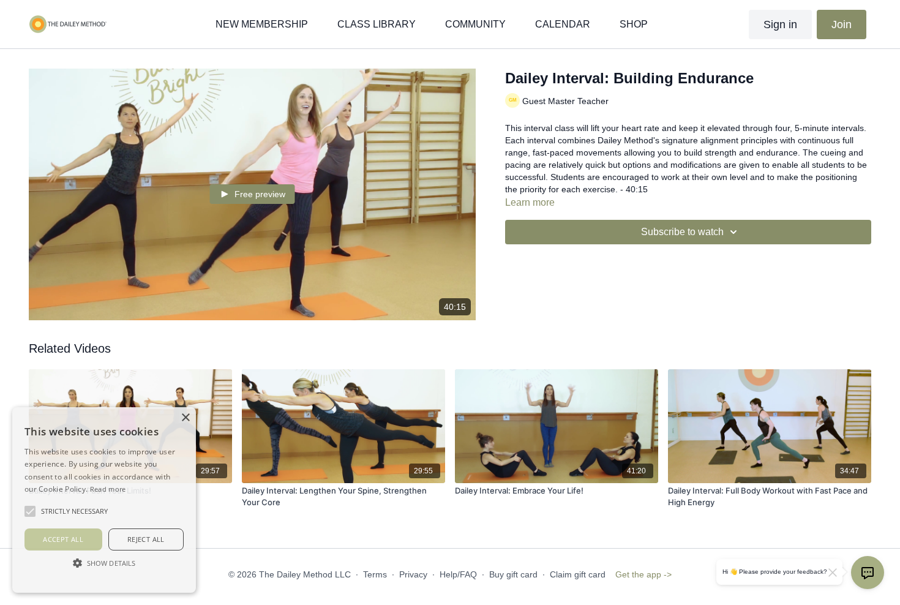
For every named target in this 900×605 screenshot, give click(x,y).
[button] (104, 563)
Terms (375, 574)
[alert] (104, 500)
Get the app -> (643, 574)
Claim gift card (578, 574)
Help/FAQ (458, 574)
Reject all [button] (146, 539)
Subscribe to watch (682, 232)
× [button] (185, 418)
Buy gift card (513, 574)
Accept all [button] (63, 539)
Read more (108, 489)
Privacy (413, 574)
